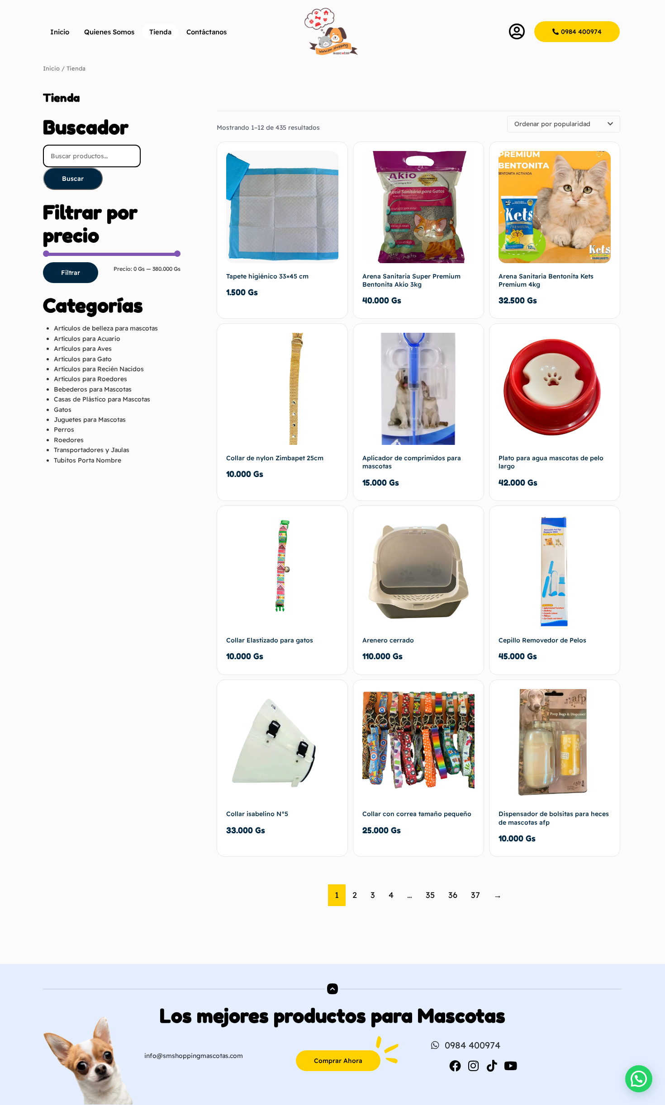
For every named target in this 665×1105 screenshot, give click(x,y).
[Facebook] (455, 1066)
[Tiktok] (492, 1066)
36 (452, 895)
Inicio (59, 32)
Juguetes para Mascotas (90, 420)
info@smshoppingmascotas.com (193, 1056)
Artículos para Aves (83, 349)
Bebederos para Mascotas (93, 389)
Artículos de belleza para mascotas (106, 328)
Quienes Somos (109, 32)
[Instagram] (474, 1066)
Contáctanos (206, 32)
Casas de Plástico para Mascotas (102, 399)
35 (430, 895)
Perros (64, 429)
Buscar (73, 179)
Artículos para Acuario (87, 339)
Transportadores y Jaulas (91, 450)
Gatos (62, 410)
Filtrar (70, 273)
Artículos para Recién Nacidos (99, 369)
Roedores (69, 440)
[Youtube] (511, 1066)
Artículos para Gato (83, 359)
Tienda (160, 32)
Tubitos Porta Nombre (87, 460)
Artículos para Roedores (90, 379)
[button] (638, 1078)
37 (475, 895)
